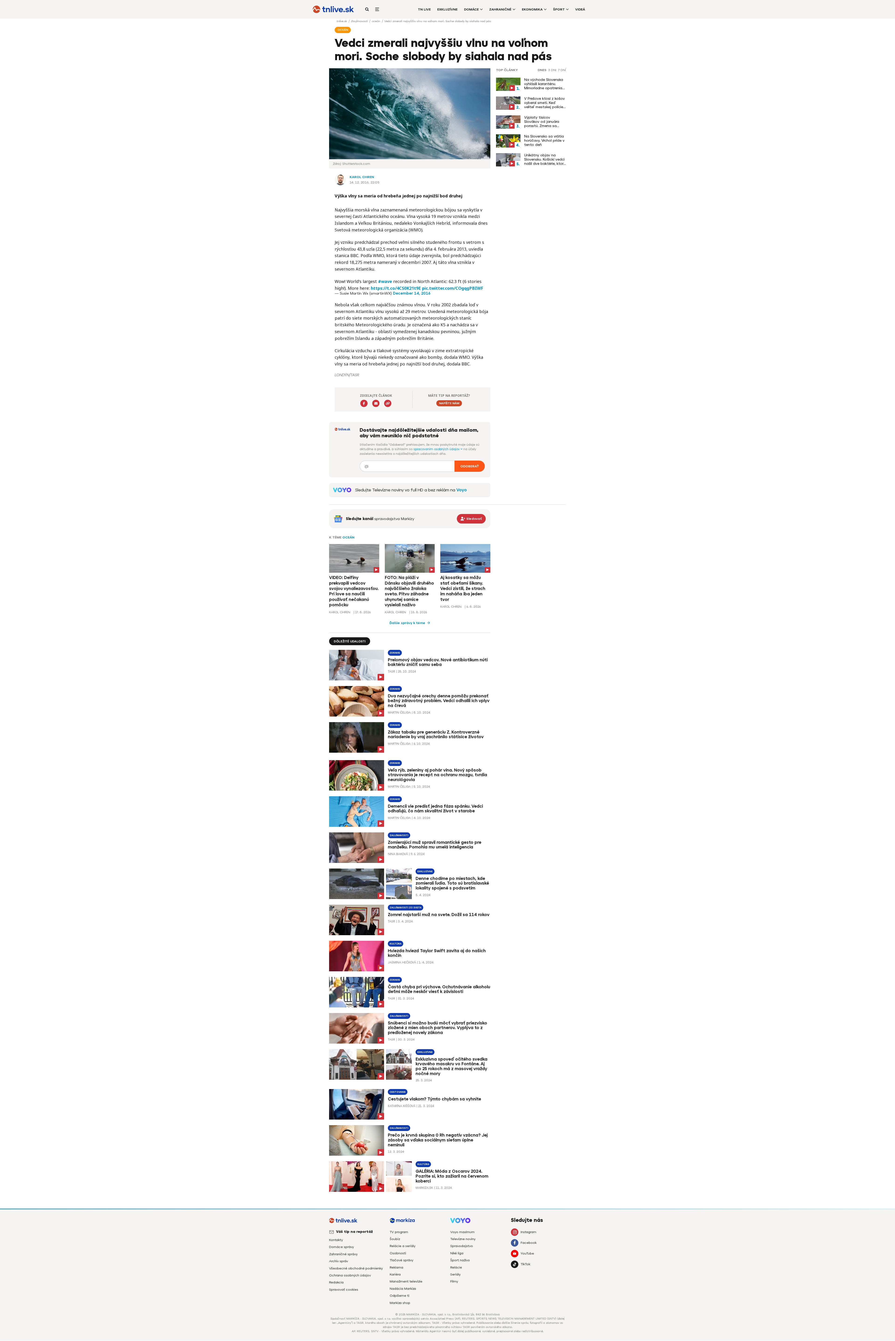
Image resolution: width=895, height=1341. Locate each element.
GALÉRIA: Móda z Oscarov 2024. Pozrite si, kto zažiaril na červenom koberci (452, 1176)
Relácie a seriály (402, 1246)
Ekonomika (532, 9)
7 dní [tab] (562, 70)
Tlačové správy (401, 1260)
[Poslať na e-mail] (376, 403)
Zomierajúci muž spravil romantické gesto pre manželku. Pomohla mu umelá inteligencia (434, 845)
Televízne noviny (462, 1239)
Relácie (456, 1267)
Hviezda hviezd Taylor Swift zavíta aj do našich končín (437, 953)
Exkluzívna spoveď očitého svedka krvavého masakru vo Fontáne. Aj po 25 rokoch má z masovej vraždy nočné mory (451, 1066)
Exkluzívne (447, 9)
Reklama (396, 1267)
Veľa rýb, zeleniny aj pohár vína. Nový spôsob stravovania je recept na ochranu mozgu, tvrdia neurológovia (437, 775)
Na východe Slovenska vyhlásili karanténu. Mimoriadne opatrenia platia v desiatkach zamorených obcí (543, 84)
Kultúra (395, 943)
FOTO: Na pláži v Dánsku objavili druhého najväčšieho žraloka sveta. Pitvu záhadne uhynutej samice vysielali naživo (409, 591)
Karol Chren (362, 177)
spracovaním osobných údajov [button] (437, 449)
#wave (385, 281)
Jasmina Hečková (402, 962)
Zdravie (395, 652)
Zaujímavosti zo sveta (405, 907)
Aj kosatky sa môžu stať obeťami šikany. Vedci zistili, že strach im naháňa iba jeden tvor (462, 588)
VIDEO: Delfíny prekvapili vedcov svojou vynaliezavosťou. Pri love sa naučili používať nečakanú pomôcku (354, 591)
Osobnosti (398, 1253)
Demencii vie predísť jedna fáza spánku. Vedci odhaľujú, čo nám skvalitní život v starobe (435, 809)
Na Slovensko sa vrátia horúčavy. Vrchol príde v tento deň (544, 140)
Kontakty (336, 1240)
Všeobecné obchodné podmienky (356, 1268)
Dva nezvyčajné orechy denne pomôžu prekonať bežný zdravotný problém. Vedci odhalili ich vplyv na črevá (438, 701)
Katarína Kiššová (401, 1106)
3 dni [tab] (552, 70)
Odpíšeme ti (399, 1296)
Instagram (528, 1232)
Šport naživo (460, 1260)
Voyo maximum (462, 1232)
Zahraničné (500, 9)
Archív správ (338, 1261)
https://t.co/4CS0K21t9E (396, 288)
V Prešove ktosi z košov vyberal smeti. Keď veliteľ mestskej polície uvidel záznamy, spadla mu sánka (544, 103)
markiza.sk (424, 1187)
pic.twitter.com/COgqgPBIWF (452, 288)
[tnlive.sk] (333, 9)
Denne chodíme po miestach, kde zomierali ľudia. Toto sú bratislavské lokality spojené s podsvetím (452, 883)
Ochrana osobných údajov (350, 1275)
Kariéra (395, 1274)
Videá (580, 9)
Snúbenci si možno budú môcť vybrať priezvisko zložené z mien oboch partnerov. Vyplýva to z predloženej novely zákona (437, 1028)
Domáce (471, 9)
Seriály (455, 1274)
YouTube (527, 1253)
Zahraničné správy (343, 1254)
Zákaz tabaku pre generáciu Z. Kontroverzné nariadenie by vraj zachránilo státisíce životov (436, 734)
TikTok (525, 1264)
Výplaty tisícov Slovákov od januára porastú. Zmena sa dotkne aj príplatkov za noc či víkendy (544, 121)
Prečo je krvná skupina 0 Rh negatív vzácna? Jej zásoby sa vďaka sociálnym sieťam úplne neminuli (438, 1140)
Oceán (348, 537)
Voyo (461, 490)
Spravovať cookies (343, 1290)
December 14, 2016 (411, 293)
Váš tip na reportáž (354, 1232)
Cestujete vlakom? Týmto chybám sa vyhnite (434, 1099)
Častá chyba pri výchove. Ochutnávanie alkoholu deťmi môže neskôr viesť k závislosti (439, 989)
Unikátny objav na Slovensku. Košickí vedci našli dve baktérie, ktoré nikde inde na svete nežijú (544, 159)
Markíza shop (400, 1303)
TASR (391, 671)
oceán (376, 21)
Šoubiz (395, 1239)
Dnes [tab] (542, 70)
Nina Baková (398, 854)
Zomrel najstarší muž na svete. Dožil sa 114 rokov (438, 914)
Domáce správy (341, 1247)
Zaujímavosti (359, 21)
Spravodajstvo (461, 1246)
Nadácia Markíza (403, 1289)
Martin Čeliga (399, 712)
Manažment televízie (406, 1281)
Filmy (454, 1281)
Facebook (529, 1243)
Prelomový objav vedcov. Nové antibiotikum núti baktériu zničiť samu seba (438, 662)
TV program (399, 1232)
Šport (559, 9)
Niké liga (456, 1253)
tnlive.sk (342, 21)
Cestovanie (398, 1091)
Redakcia (336, 1282)
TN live (424, 9)
